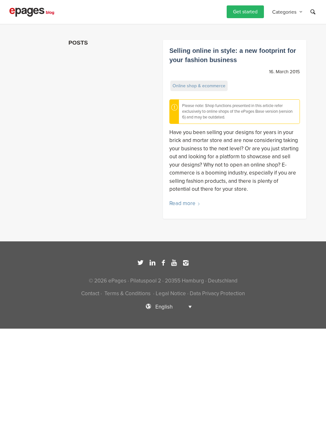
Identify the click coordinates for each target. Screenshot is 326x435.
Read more (182, 203)
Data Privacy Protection (217, 293)
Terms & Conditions (127, 293)
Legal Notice (171, 293)
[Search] (313, 12)
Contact (90, 293)
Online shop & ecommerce (199, 86)
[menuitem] (245, 12)
